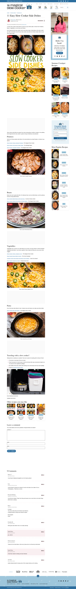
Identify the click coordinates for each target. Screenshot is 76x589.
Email (8, 446)
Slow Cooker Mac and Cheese (13, 310)
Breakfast (65, 95)
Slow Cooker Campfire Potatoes (13, 147)
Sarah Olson (14, 19)
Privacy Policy (52, 587)
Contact (18, 583)
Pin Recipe (40, 20)
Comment (9, 429)
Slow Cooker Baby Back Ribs (55, 81)
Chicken (63, 152)
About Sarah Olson (11, 583)
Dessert (64, 78)
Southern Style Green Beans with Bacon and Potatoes (18, 258)
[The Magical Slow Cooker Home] (19, 6)
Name (8, 442)
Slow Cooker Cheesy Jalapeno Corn (14, 253)
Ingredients (45, 8)
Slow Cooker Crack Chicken (64, 165)
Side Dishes (56, 95)
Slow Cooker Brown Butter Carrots (14, 256)
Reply (42, 484)
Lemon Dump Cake (64, 81)
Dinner (56, 78)
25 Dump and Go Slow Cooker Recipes (11, 418)
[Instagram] (59, 1)
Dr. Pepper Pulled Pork (56, 116)
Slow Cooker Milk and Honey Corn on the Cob (55, 99)
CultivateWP (67, 587)
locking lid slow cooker (18, 367)
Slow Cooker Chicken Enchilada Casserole (64, 175)
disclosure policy (24, 24)
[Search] (67, 7)
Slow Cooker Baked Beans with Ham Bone (16, 198)
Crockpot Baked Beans (65, 116)
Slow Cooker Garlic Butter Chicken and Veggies (64, 196)
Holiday (51, 8)
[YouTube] (61, 1)
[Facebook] (63, 1)
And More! (56, 8)
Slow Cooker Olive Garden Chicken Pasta (64, 155)
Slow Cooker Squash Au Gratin (13, 260)
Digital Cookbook (25, 583)
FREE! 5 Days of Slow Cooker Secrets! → (15, 1)
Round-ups (19, 12)
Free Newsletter (34, 583)
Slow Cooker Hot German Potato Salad (15, 145)
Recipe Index (13, 12)
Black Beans (24, 201)
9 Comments (19, 19)
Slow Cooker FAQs (43, 583)
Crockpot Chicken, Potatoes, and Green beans (64, 186)
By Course (39, 8)
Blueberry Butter (65, 97)
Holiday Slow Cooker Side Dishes (40, 418)
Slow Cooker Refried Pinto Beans (14, 201)
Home (8, 12)
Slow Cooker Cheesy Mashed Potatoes (15, 143)
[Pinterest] (65, 1)
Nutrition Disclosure (57, 587)
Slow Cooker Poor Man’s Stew (63, 206)
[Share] (10, 36)
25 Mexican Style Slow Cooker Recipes (31, 418)
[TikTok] (68, 1)
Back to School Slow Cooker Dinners (21, 418)
